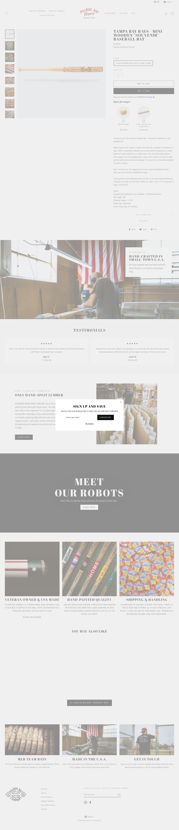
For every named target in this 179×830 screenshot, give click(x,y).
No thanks (90, 423)
